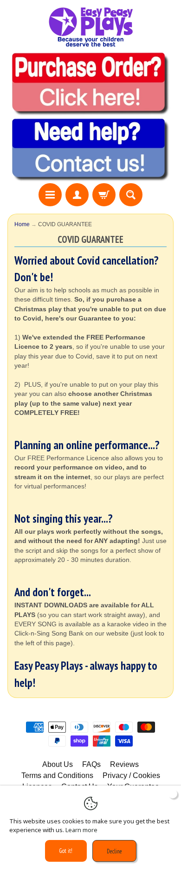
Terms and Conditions (57, 775)
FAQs (91, 764)
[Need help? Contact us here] (90, 177)
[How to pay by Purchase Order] (90, 111)
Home (22, 224)
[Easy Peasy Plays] (90, 27)
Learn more (81, 830)
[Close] (172, 793)
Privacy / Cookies (131, 775)
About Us (57, 764)
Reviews (124, 764)
